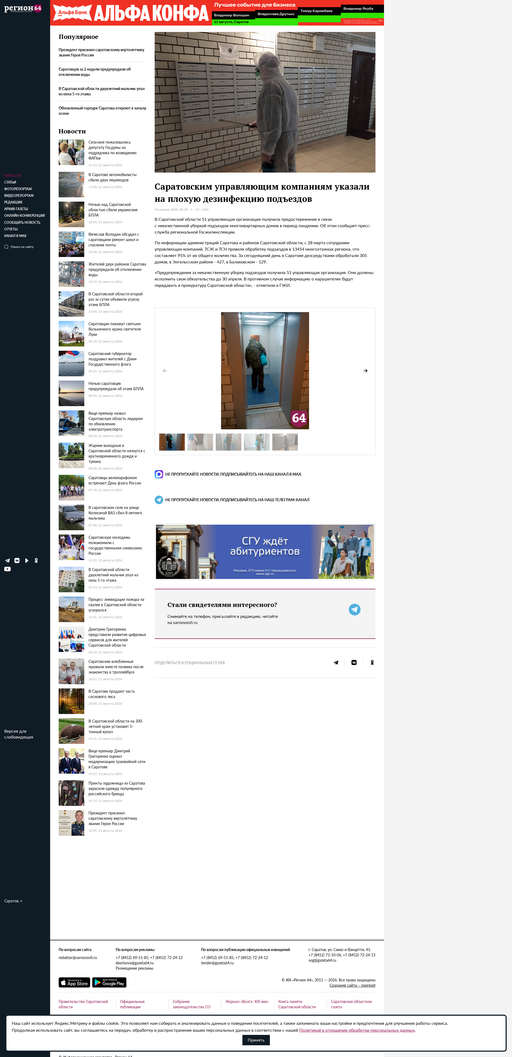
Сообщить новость (22, 222)
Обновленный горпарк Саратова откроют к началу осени (102, 110)
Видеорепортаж (19, 195)
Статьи (10, 182)
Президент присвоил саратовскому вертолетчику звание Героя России (101, 52)
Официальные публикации (132, 1004)
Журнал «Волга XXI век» (247, 1001)
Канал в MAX (15, 236)
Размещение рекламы (134, 968)
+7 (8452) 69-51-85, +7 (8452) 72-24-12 (149, 957)
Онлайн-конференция (24, 215)
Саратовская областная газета (351, 1004)
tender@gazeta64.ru (217, 962)
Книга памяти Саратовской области (297, 1004)
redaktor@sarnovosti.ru (78, 957)
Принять (256, 1040)
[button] (365, 370)
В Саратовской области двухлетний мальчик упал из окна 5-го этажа (102, 91)
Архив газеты (16, 209)
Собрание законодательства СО (191, 1004)
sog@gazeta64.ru (322, 960)
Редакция (13, 202)
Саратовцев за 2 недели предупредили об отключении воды (95, 72)
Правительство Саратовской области (83, 1004)
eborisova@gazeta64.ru (135, 962)
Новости (12, 175)
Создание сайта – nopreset (352, 985)
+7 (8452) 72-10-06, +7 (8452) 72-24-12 (342, 954)
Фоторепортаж (18, 189)
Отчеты (11, 229)
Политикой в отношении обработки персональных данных (357, 1030)
